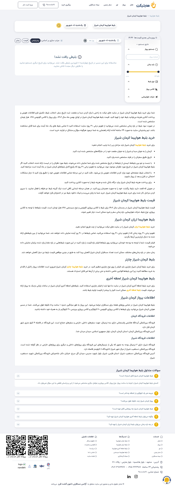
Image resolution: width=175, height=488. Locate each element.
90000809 (50, 5)
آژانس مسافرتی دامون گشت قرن (72, 484)
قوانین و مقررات (89, 445)
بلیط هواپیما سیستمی (120, 452)
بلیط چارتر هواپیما (122, 441)
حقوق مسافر (91, 441)
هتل (159, 441)
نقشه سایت (91, 456)
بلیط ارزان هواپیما (122, 445)
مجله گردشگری (123, 456)
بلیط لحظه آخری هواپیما (120, 449)
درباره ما (92, 449)
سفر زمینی (157, 452)
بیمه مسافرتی (156, 456)
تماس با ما (91, 452)
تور (160, 449)
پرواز (159, 445)
